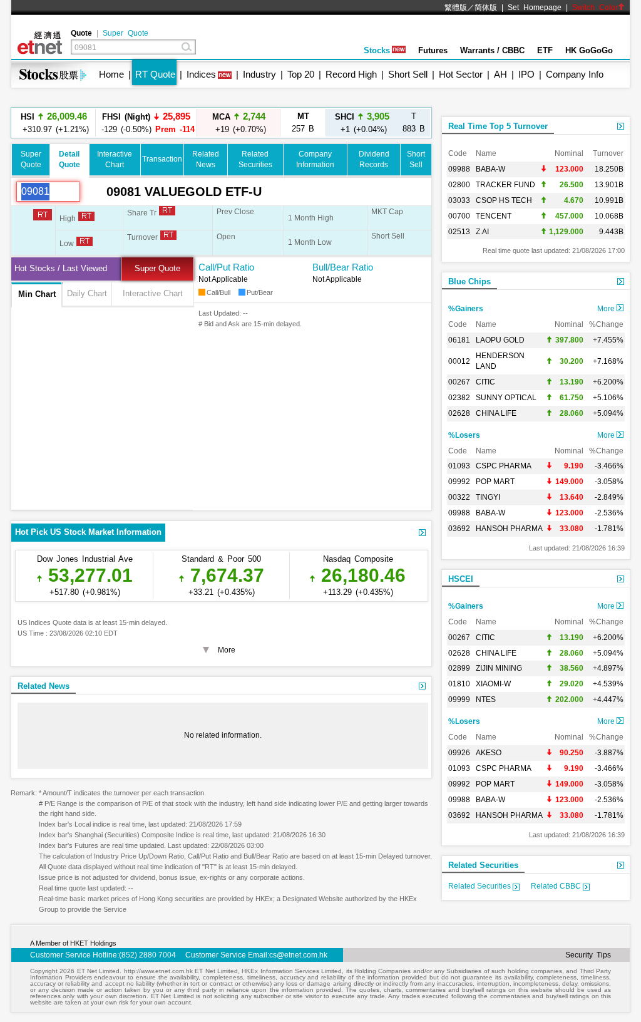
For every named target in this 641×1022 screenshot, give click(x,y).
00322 (459, 497)
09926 (459, 752)
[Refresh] (93, 192)
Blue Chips (469, 281)
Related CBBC (557, 886)
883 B (414, 122)
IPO (526, 74)
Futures (433, 50)
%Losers (464, 435)
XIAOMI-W (493, 683)
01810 (459, 683)
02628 (459, 413)
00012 (459, 361)
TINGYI (488, 497)
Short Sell (408, 74)
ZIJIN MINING (499, 668)
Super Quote (125, 33)
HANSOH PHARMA (509, 528)
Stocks (377, 50)
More (607, 308)
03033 (459, 200)
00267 (459, 382)
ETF (545, 50)
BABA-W (490, 169)
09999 (459, 699)
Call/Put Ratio (226, 267)
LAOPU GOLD (500, 340)
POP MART (495, 481)
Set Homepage (535, 7)
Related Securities (483, 865)
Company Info (574, 74)
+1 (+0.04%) (362, 122)
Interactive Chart (153, 293)
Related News (43, 686)
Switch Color (595, 7)
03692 (459, 528)
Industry (259, 74)
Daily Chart (87, 293)
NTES (486, 699)
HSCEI (460, 579)
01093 (459, 466)
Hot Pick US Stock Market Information (88, 532)
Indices (201, 74)
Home (111, 74)
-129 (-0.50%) (146, 122)
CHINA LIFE (496, 413)
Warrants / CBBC (492, 50)
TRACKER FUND (505, 184)
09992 (459, 481)
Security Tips (588, 955)
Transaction (162, 159)
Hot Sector (461, 74)
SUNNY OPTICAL (506, 397)
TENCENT (493, 216)
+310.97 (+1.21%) (54, 122)
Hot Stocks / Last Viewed (60, 268)
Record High (351, 74)
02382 (459, 397)
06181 (459, 340)
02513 (459, 231)
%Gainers (465, 308)
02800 (459, 184)
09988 (459, 169)
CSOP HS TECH (504, 200)
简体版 (485, 7)
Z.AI (482, 231)
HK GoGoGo (589, 50)
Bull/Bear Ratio (342, 267)
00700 (459, 216)
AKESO (488, 752)
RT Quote (155, 74)
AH (500, 74)
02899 (459, 668)
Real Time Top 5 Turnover (498, 126)
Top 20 (300, 74)
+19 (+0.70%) (239, 122)
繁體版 (455, 7)
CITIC (485, 382)
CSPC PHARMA (503, 466)
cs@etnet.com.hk (298, 955)
